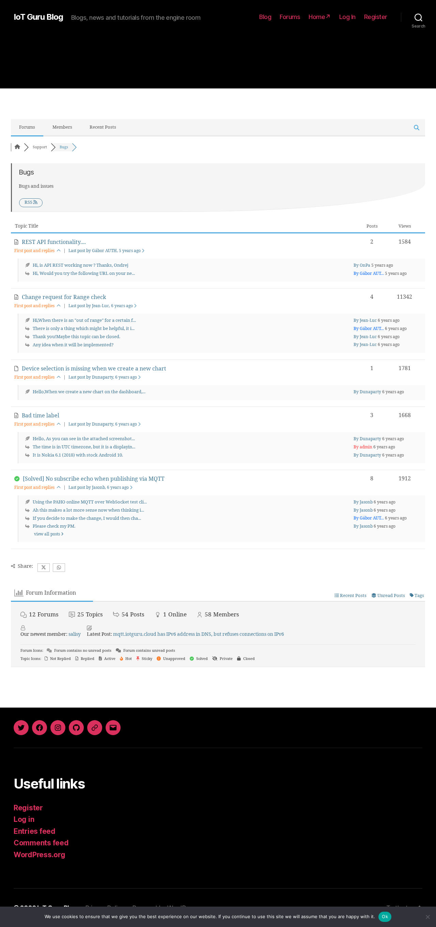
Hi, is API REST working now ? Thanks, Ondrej (80, 265)
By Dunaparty (367, 392)
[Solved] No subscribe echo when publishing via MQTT (94, 479)
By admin (363, 447)
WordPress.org (39, 854)
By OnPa (362, 265)
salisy (74, 634)
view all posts (47, 534)
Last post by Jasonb (98, 487)
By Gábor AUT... (369, 273)
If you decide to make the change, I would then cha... (87, 518)
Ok (385, 916)
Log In (347, 16)
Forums (290, 16)
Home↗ (320, 16)
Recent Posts (103, 127)
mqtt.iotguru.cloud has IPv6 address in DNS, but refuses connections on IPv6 (198, 634)
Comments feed (41, 843)
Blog (265, 16)
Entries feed (35, 831)
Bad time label (40, 415)
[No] (427, 916)
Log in (24, 819)
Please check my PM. (54, 526)
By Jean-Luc (365, 320)
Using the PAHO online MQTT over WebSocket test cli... (90, 502)
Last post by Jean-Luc (100, 306)
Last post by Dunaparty (102, 377)
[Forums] (17, 147)
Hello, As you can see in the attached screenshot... (84, 439)
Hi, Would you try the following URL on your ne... (84, 273)
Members (62, 127)
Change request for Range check (64, 297)
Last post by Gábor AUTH (104, 250)
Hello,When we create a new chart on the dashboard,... (89, 392)
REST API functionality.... (54, 242)
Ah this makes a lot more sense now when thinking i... (88, 510)
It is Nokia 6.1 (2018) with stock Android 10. (78, 455)
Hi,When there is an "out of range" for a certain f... (84, 320)
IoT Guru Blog (38, 17)
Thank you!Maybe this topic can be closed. (76, 337)
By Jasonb (363, 502)
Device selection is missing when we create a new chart (94, 368)
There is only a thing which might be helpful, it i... (84, 328)
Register (375, 16)
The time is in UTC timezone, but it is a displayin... (84, 447)
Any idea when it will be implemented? (73, 345)
